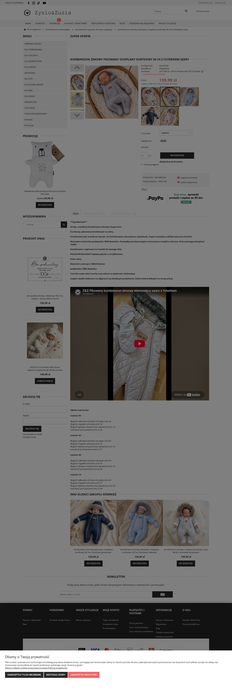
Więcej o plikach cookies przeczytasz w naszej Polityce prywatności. (36, 668)
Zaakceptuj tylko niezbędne (24, 675)
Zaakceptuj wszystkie (84, 675)
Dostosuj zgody (55, 675)
